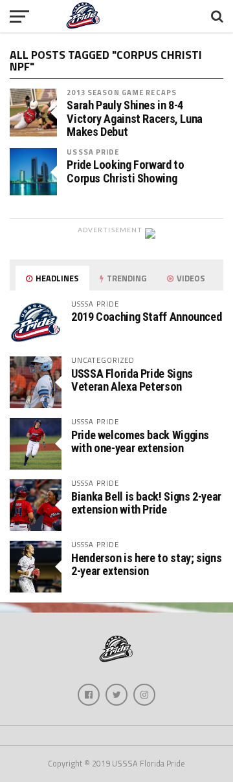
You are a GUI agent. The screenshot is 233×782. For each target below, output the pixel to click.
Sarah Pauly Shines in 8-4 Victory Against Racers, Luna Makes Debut (135, 118)
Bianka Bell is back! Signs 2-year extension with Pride (146, 503)
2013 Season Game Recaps (122, 92)
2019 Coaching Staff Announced (146, 316)
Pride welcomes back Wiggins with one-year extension (140, 441)
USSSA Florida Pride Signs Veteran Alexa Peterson (132, 380)
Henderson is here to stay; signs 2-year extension (146, 564)
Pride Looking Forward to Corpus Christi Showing (125, 171)
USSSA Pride (92, 151)
